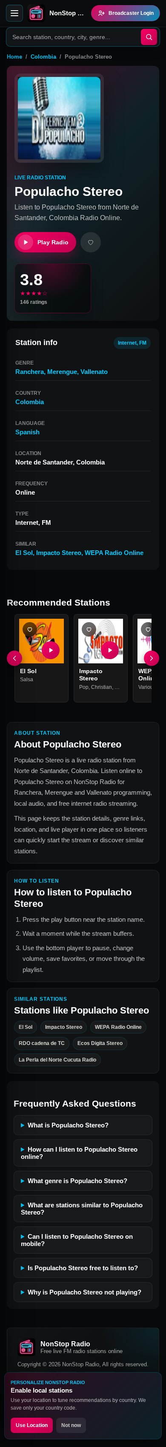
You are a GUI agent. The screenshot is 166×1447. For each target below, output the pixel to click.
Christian (101, 687)
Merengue (62, 371)
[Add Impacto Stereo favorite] (89, 629)
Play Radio (53, 242)
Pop (84, 687)
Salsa (26, 679)
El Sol (24, 552)
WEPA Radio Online (114, 552)
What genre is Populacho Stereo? (77, 1180)
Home (14, 57)
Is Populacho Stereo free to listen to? (83, 1267)
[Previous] (14, 658)
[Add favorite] (90, 242)
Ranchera (29, 371)
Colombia (43, 57)
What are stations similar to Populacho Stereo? (82, 1208)
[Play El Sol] (51, 650)
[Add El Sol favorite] (30, 629)
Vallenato (94, 371)
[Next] (151, 658)
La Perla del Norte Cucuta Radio (57, 1059)
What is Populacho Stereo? (68, 1125)
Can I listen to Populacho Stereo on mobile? (77, 1240)
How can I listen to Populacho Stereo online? (79, 1153)
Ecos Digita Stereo (100, 1043)
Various (147, 687)
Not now (71, 1425)
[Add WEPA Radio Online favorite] (148, 629)
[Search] (149, 37)
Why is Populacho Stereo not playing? (84, 1292)
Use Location (32, 1425)
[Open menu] (14, 13)
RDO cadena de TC (42, 1043)
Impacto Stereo (58, 552)
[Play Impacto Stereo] (110, 650)
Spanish (27, 432)
